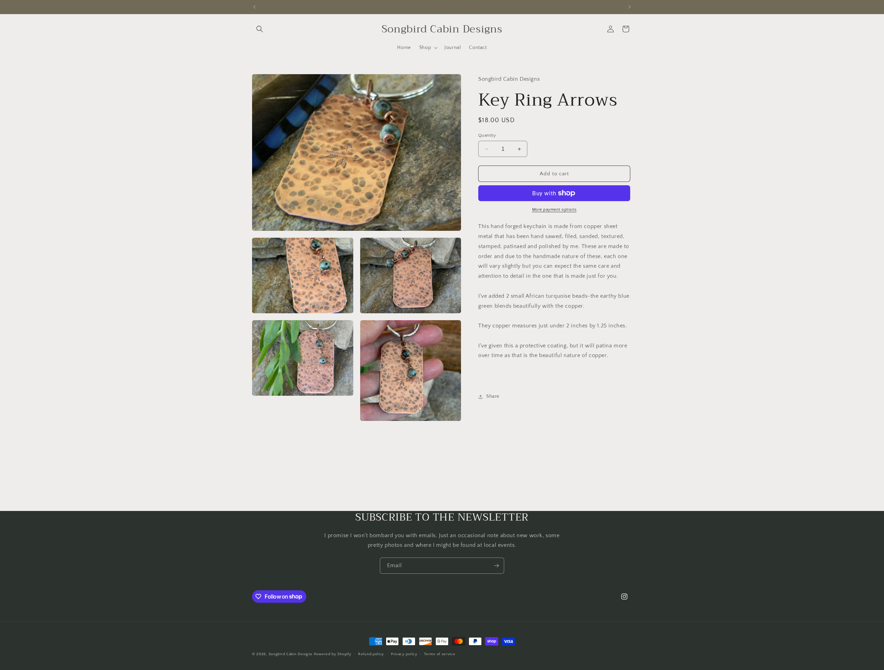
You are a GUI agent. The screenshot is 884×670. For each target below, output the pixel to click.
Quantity (487, 135)
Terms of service (439, 654)
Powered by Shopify (333, 654)
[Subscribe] (496, 566)
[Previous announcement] (254, 6)
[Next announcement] (629, 6)
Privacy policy (404, 654)
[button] (259, 29)
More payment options (554, 209)
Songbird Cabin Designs (291, 654)
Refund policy (371, 654)
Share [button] (492, 396)
